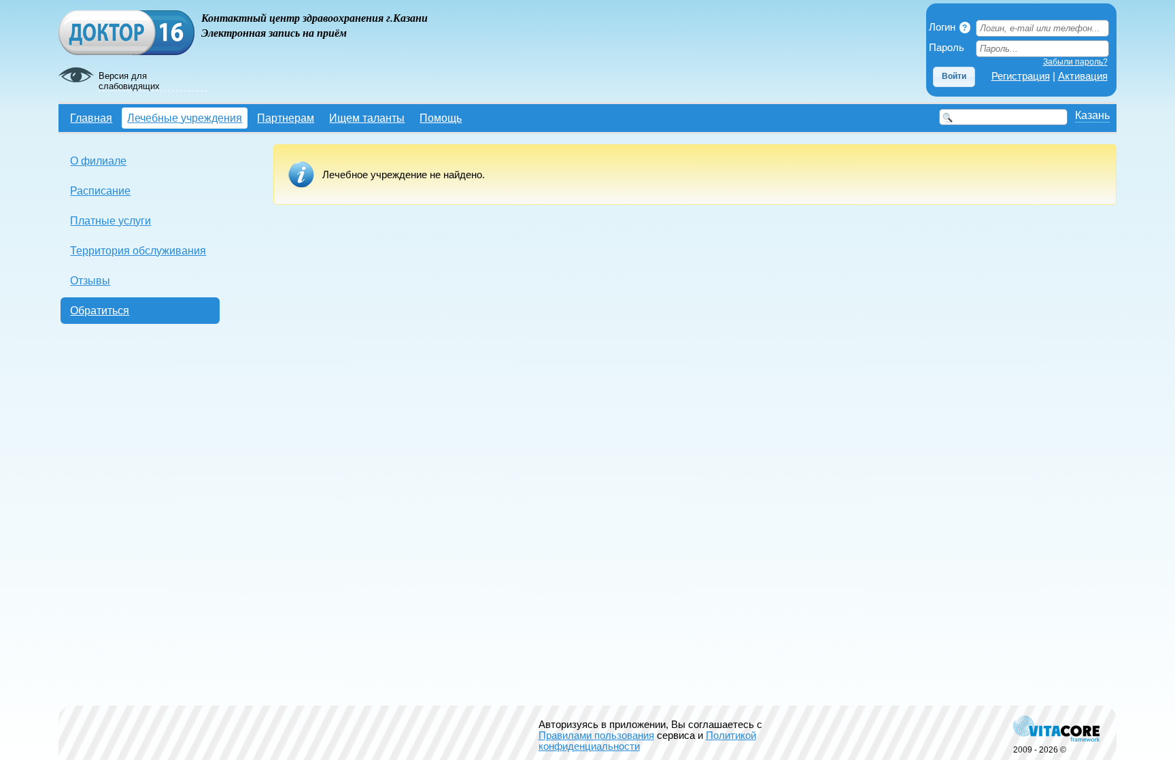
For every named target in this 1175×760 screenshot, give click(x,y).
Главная (91, 118)
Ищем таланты (367, 118)
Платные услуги (110, 220)
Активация (1083, 76)
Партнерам (285, 118)
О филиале (98, 160)
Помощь (441, 118)
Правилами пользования (596, 735)
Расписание (100, 190)
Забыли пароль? (1075, 62)
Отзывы (90, 280)
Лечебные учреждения (184, 118)
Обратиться (99, 310)
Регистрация (1020, 76)
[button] (954, 77)
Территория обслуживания (138, 250)
